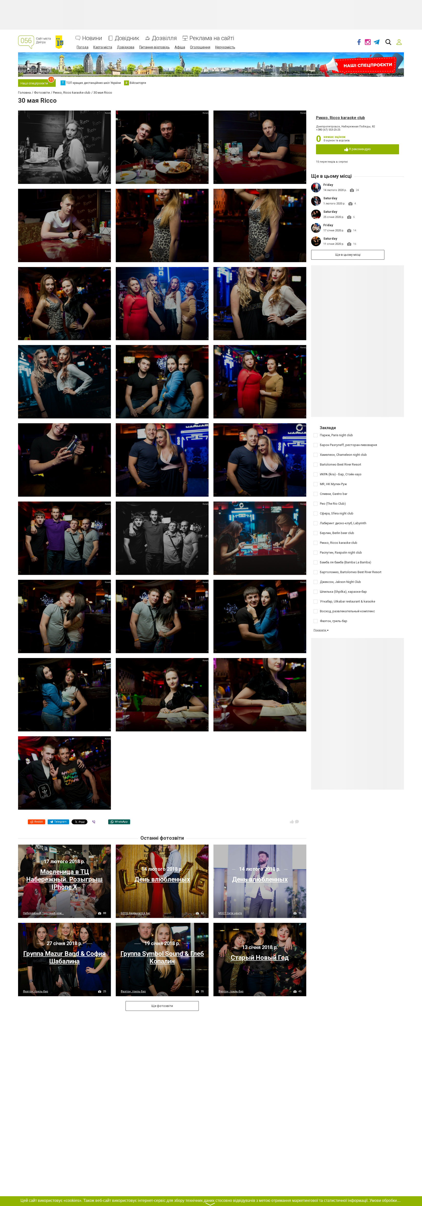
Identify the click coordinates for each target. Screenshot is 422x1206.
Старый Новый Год (260, 957)
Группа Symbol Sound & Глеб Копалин (162, 957)
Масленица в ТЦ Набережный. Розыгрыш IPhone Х (64, 879)
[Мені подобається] (292, 822)
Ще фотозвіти (162, 1006)
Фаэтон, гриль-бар (35, 991)
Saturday (330, 198)
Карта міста (102, 47)
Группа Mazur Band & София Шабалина (64, 957)
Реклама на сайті (212, 38)
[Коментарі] (297, 822)
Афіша (180, 47)
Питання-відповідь (154, 47)
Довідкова (125, 47)
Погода (82, 47)
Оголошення (200, 47)
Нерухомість (225, 47)
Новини (92, 38)
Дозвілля (164, 38)
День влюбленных (162, 879)
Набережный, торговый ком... (43, 913)
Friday (328, 185)
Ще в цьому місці (347, 255)
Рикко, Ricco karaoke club (340, 117)
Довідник (127, 38)
